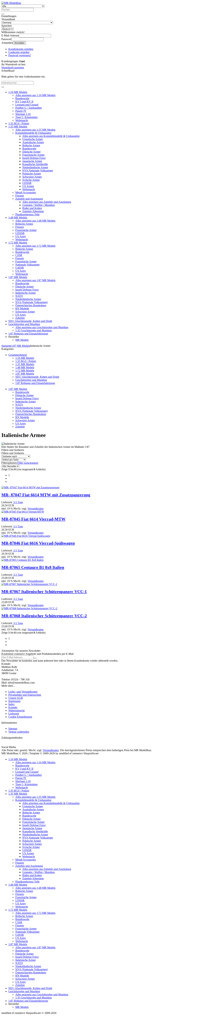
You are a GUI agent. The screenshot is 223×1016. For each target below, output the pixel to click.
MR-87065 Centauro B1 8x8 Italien (32, 567)
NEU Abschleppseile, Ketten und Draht (30, 321)
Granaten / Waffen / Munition (38, 205)
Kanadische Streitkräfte (35, 164)
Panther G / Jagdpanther (28, 107)
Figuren (19, 195)
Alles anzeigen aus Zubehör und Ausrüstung (46, 201)
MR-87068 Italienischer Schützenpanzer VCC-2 (44, 616)
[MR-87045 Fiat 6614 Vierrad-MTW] (22, 511)
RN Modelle (22, 308)
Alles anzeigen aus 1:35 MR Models (35, 129)
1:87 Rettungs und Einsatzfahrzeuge (28, 333)
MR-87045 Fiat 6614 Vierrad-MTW (33, 519)
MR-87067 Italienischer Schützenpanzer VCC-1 (44, 591)
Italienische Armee (25, 292)
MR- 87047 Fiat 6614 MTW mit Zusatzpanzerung (45, 495)
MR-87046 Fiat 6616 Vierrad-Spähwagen (38, 543)
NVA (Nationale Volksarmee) (31, 302)
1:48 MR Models (17, 217)
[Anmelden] (35, 658)
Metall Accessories (25, 192)
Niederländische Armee (35, 167)
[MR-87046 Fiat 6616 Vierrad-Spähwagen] (25, 535)
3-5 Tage (18, 502)
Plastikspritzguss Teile (27, 214)
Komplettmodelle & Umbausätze (33, 132)
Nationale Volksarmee (27, 264)
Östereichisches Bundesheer (30, 305)
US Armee (28, 186)
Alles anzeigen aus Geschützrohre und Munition (41, 327)
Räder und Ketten (32, 208)
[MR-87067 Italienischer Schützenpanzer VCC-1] (29, 584)
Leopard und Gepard (26, 104)
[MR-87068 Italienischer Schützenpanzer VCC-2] (29, 608)
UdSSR (19, 267)
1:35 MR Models (17, 126)
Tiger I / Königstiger (26, 117)
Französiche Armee (26, 230)
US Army (20, 236)
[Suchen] (2, 13)
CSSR (18, 255)
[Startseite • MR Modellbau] (11, 2)
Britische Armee (31, 145)
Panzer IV (20, 110)
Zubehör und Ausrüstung (29, 198)
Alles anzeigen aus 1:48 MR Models (35, 220)
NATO (19, 295)
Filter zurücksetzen (27, 462)
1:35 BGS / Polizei (18, 123)
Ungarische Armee (32, 139)
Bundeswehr (22, 98)
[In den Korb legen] (2, 87)
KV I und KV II (24, 101)
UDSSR (27, 183)
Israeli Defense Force (34, 157)
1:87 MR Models (17, 277)
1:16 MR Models (17, 92)
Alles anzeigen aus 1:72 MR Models (35, 245)
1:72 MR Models (17, 242)
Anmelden (19, 43)
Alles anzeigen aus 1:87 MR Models (35, 280)
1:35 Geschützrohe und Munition (33, 330)
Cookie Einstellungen (20, 716)
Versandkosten (36, 508)
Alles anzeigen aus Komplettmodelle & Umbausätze (51, 136)
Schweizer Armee (32, 176)
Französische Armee (33, 154)
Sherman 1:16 (23, 114)
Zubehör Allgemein (33, 211)
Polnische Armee (31, 173)
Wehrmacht (21, 120)
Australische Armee (33, 142)
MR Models (22, 339)
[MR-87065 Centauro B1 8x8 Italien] (22, 559)
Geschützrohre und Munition (24, 324)
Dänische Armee (31, 151)
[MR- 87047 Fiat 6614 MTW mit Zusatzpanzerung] (30, 487)
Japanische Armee (32, 161)
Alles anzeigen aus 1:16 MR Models (35, 95)
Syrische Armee (31, 179)
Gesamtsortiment (17, 354)
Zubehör (20, 317)
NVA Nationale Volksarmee (37, 170)
